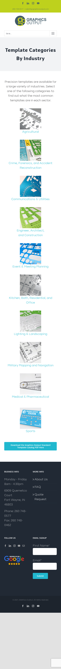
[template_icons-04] (30, 276)
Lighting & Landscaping (30, 334)
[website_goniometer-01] (30, 374)
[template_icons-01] (30, 109)
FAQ (37, 487)
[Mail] (23, 546)
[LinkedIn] (10, 546)
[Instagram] (14, 546)
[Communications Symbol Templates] (30, 177)
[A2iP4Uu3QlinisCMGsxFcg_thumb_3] (30, 244)
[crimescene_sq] (30, 141)
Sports (30, 431)
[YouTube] (19, 546)
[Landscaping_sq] (30, 312)
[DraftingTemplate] (30, 208)
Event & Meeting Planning (30, 266)
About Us (41, 479)
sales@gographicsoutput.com (37, 9)
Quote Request (40, 497)
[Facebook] (5, 546)
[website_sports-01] (30, 409)
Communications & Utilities (30, 199)
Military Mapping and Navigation (30, 365)
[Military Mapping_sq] (30, 343)
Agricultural (30, 131)
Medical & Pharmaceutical (30, 396)
